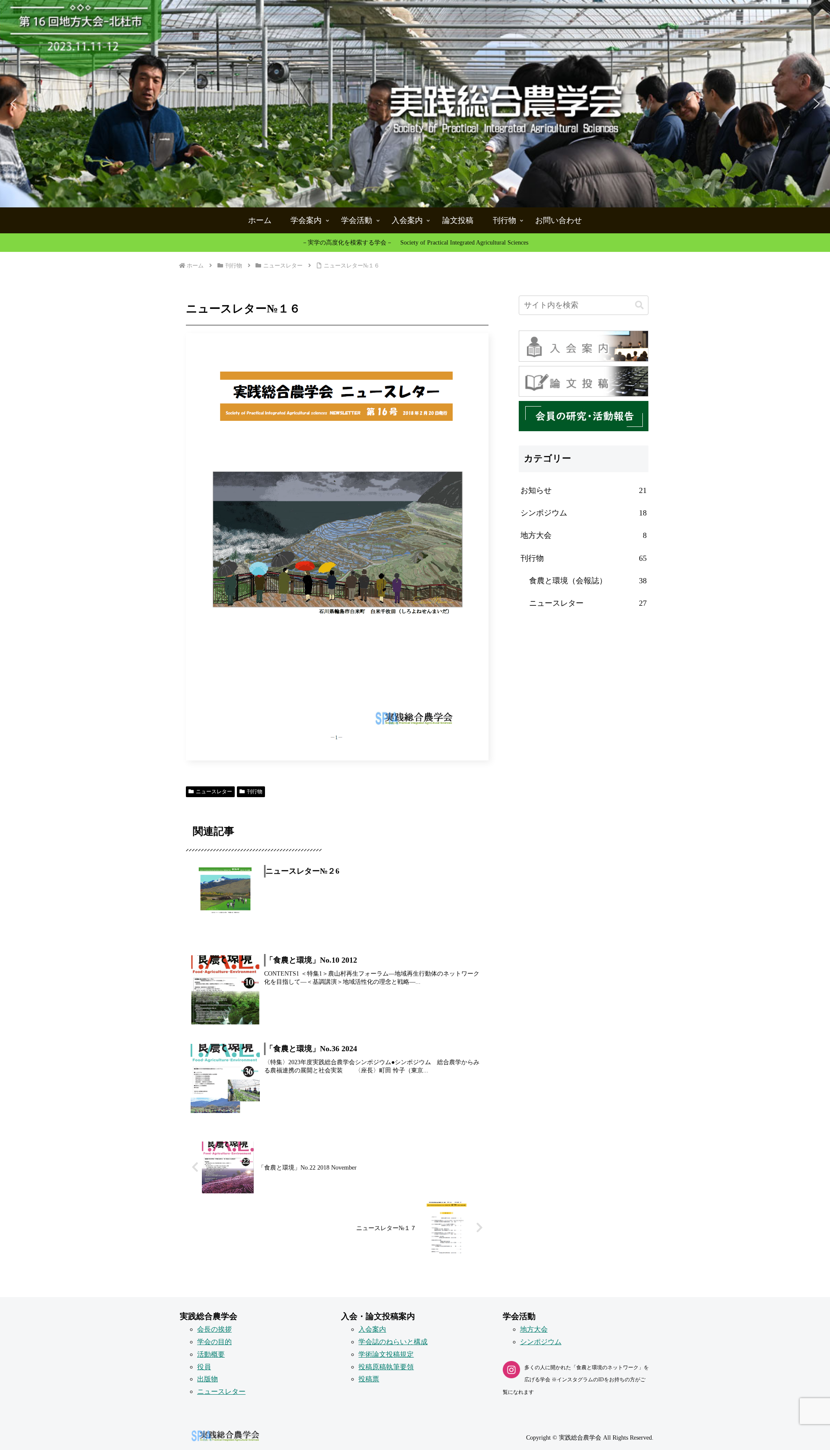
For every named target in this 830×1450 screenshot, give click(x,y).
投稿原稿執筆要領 (386, 1367)
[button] (415, 103)
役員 (204, 1367)
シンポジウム (541, 1341)
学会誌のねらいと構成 (393, 1341)
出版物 (207, 1379)
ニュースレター (214, 792)
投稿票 (368, 1379)
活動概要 (211, 1354)
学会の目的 (214, 1341)
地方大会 (534, 1329)
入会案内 (372, 1329)
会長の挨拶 (214, 1329)
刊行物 (254, 792)
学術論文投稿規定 (386, 1354)
